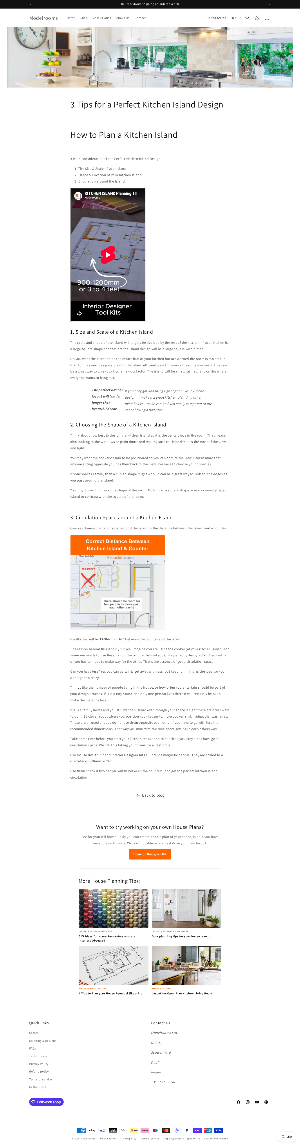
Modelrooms (88, 1138)
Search (34, 1033)
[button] (247, 18)
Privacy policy (128, 1138)
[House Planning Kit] (104, 755)
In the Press (37, 1087)
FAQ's (33, 1048)
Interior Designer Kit (150, 854)
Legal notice (193, 1138)
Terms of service (40, 1079)
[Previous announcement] (31, 4)
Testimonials (38, 1056)
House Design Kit (90, 755)
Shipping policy (172, 1138)
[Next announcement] (269, 4)
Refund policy (39, 1071)
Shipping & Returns (42, 1041)
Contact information (216, 1138)
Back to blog (153, 795)
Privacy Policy (38, 1064)
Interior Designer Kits (128, 755)
